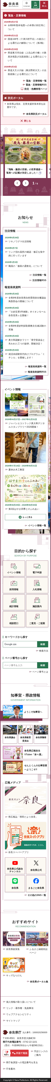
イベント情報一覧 (37, 525)
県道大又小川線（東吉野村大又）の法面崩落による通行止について (27, 72)
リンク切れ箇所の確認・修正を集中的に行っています (26, 254)
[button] (27, 4)
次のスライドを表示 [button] (26, 183)
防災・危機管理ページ (36, 89)
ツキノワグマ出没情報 (19, 241)
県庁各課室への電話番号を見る (22, 1062)
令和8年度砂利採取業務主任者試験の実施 (27, 328)
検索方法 (43, 651)
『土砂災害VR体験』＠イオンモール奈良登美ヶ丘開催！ (27, 314)
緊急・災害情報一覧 (36, 81)
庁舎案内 (10, 1069)
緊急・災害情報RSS (36, 85)
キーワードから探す (16, 637)
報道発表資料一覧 (37, 366)
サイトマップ (13, 1020)
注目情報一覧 (39, 275)
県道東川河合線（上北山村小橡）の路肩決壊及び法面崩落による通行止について (27, 56)
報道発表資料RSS (37, 372)
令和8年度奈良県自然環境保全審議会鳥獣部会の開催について (27, 300)
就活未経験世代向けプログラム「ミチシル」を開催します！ (26, 356)
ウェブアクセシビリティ (18, 1014)
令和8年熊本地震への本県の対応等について (26, 27)
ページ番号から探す (16, 658)
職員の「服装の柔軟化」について (25, 266)
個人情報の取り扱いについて (21, 1002)
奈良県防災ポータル (36, 114)
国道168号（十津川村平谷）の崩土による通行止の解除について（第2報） (27, 41)
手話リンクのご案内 (41, 1053)
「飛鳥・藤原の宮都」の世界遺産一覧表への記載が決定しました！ (24, 171)
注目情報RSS (39, 280)
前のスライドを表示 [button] (17, 183)
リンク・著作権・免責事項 (19, 1008)
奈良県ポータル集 (39, 981)
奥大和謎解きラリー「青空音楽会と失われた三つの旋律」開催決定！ (26, 342)
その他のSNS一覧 (37, 895)
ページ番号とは (40, 672)
